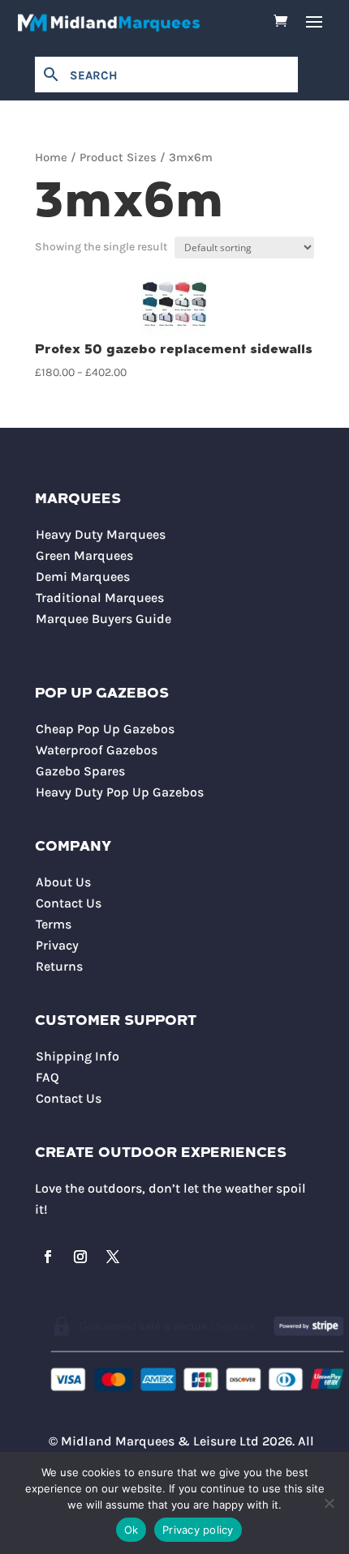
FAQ (47, 1077)
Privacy (57, 945)
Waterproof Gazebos (96, 750)
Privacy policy (198, 1529)
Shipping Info (77, 1056)
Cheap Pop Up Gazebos (105, 728)
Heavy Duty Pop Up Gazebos (120, 792)
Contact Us (68, 903)
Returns (59, 966)
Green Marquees (84, 555)
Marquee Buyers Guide (103, 618)
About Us (63, 882)
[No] (329, 1503)
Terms (53, 924)
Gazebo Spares (80, 771)
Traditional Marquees (100, 597)
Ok (131, 1529)
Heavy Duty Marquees (101, 534)
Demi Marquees (83, 576)
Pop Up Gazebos (102, 694)
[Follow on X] (113, 1257)
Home (51, 157)
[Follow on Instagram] (80, 1257)
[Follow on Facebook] (48, 1257)
